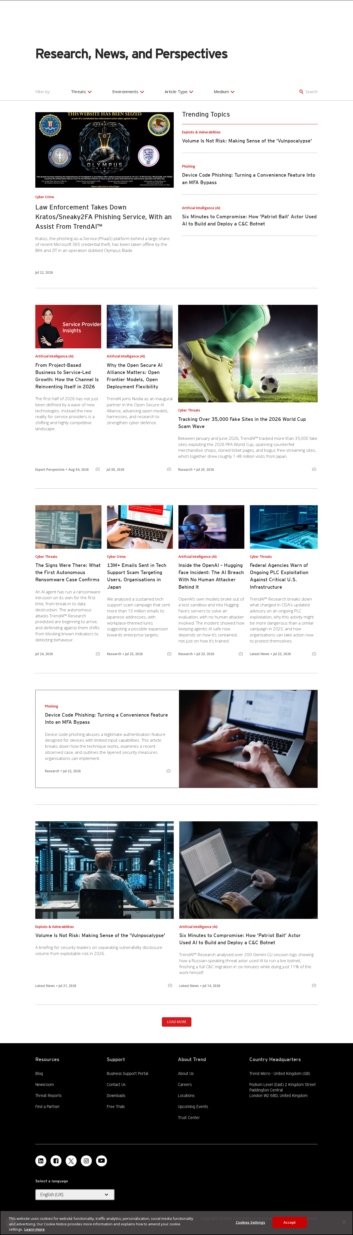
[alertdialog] (176, 1222)
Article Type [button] (176, 91)
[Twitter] (71, 1160)
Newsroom (44, 1084)
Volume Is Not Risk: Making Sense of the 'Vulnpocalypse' (247, 141)
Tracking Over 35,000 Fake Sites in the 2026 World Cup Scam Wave (242, 422)
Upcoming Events (193, 1106)
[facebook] (55, 1160)
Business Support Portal (127, 1073)
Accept (290, 1222)
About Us (186, 1073)
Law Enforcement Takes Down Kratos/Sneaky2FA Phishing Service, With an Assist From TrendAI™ (103, 216)
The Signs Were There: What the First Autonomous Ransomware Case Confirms (68, 572)
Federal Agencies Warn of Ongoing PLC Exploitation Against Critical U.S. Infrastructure (279, 576)
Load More (176, 1021)
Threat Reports (48, 1095)
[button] (75, 1194)
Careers (185, 1084)
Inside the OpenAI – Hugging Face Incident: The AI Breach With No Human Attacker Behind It (211, 576)
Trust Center (189, 1117)
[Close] (344, 1222)
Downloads (116, 1095)
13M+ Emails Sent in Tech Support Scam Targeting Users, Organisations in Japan (136, 576)
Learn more (34, 1229)
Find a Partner (47, 1106)
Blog (39, 1073)
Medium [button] (221, 91)
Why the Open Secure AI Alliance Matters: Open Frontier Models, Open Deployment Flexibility (134, 375)
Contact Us (116, 1084)
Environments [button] (125, 91)
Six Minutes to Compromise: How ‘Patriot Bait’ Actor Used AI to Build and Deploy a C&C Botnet (240, 938)
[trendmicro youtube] (101, 1160)
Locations (186, 1095)
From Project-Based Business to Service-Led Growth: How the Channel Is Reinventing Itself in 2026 (67, 375)
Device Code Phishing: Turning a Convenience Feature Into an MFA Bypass (106, 718)
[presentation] (104, 150)
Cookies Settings (250, 1222)
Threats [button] (78, 91)
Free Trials (116, 1106)
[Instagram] (86, 1160)
